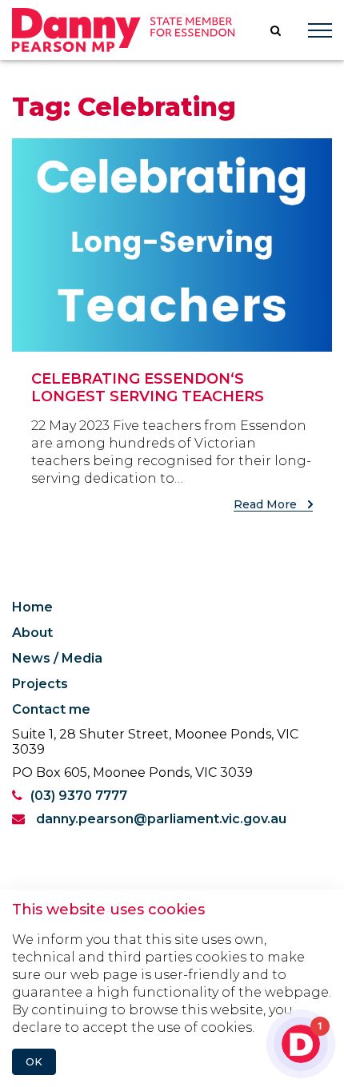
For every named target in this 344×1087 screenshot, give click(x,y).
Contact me (51, 709)
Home (32, 607)
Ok (34, 1062)
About (32, 632)
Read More (267, 504)
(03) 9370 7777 (78, 795)
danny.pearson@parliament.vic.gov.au (159, 818)
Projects (40, 683)
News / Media (57, 658)
